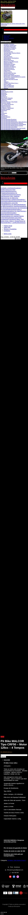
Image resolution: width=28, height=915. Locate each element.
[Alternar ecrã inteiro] (4, 912)
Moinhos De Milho (8, 63)
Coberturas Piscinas (5, 106)
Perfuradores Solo (8, 51)
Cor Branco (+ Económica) (7, 108)
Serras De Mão (7, 54)
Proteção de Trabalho (6, 99)
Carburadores (4, 115)
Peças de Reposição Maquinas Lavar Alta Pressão (13, 128)
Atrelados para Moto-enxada (11, 79)
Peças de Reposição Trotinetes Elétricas (10, 129)
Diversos (6, 88)
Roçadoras (3, 95)
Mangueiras (3, 93)
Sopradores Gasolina (9, 65)
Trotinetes (6, 81)
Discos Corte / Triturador (7, 98)
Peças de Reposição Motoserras (9, 120)
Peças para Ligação (5, 103)
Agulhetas (3, 90)
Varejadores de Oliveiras (10, 66)
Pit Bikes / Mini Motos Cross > (16, 860)
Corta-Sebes (7, 55)
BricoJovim (8, 5)
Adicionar (3, 756)
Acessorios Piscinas (5, 105)
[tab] (15, 808)
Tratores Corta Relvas (9, 78)
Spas (5, 80)
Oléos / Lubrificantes (9, 86)
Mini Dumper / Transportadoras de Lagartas (14, 76)
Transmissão (4, 113)
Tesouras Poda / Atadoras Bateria (12, 53)
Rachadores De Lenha (9, 49)
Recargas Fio (4, 96)
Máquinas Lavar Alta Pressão (11, 61)
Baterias (3, 114)
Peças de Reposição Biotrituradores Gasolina (12, 125)
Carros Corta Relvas (9, 60)
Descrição (7, 760)
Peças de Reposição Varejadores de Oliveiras (12, 123)
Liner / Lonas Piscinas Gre (7, 104)
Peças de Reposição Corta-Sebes (9, 127)
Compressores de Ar (9, 68)
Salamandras (7, 70)
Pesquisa (18, 238)
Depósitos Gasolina (5, 109)
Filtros (2, 111)
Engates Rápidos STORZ (7, 91)
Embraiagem (4, 110)
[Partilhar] (3, 912)
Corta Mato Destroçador (10, 46)
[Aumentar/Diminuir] (6, 912)
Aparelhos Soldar (8, 56)
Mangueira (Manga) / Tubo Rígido (9, 101)
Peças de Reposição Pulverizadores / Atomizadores (13, 124)
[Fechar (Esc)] (1, 912)
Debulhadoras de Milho (9, 64)
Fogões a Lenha (8, 71)
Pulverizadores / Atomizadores (11, 58)
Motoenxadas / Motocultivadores (12, 75)
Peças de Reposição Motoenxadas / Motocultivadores (14, 122)
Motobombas (4, 94)
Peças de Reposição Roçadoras (8, 119)
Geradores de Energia (9, 69)
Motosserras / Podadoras (10, 48)
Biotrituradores (7, 59)
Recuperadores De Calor (10, 73)
